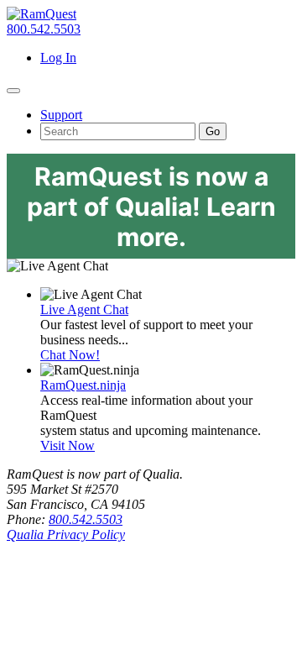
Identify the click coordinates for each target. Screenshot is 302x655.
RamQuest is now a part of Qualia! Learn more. (151, 206)
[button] (13, 90)
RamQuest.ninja (83, 385)
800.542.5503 (44, 29)
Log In (58, 57)
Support (61, 114)
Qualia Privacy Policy (66, 534)
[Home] (41, 14)
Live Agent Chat (84, 309)
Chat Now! (70, 355)
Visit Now (67, 445)
